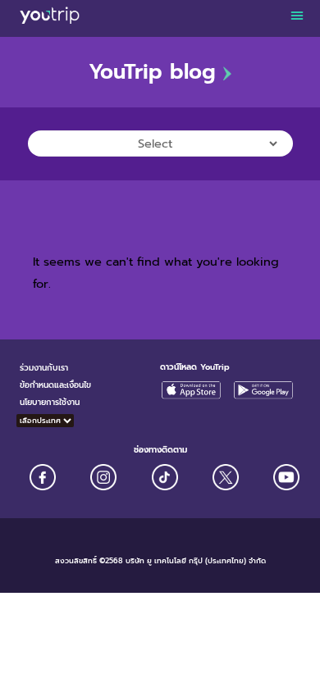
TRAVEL (47, 172)
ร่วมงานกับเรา (44, 368)
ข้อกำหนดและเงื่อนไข (55, 385)
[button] (297, 15)
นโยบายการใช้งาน (50, 402)
